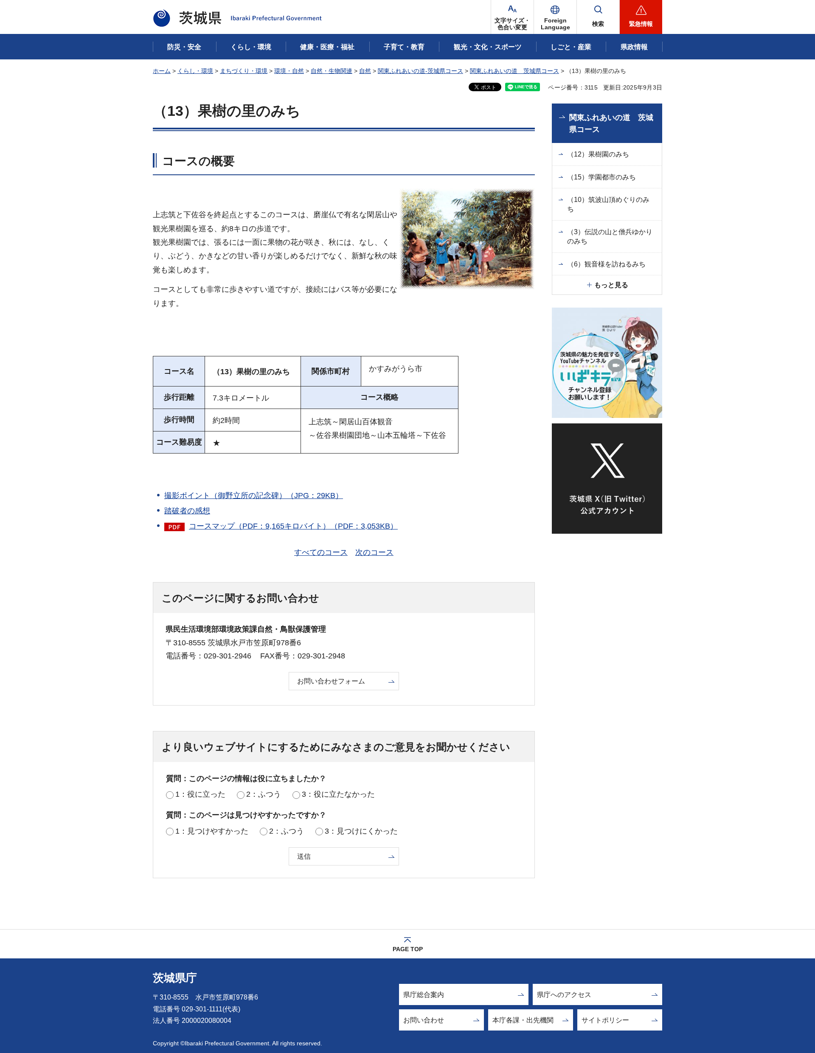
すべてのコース (321, 552)
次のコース (374, 552)
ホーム (162, 70)
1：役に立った (200, 794)
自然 (365, 70)
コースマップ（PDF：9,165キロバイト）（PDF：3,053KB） (293, 526)
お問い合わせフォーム (331, 681)
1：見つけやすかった (211, 831)
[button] (555, 17)
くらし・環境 (195, 70)
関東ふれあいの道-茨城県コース (420, 70)
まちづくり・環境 (243, 70)
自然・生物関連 (331, 70)
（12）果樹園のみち (598, 154)
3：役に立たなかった (338, 794)
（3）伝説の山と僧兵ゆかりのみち (609, 236)
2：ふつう (263, 794)
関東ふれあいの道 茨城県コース (514, 70)
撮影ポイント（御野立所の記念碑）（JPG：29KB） (253, 495)
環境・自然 (289, 70)
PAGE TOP (408, 949)
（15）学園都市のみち (601, 177)
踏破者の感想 (187, 511)
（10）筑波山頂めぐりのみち (608, 204)
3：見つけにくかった (361, 831)
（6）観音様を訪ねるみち (606, 264)
